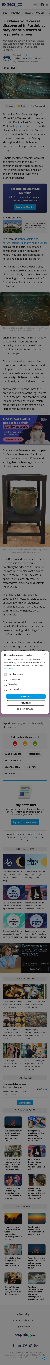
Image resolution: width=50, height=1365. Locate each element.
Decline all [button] (26, 703)
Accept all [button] (26, 696)
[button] (25, 709)
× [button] (45, 654)
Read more (8, 668)
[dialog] (25, 682)
